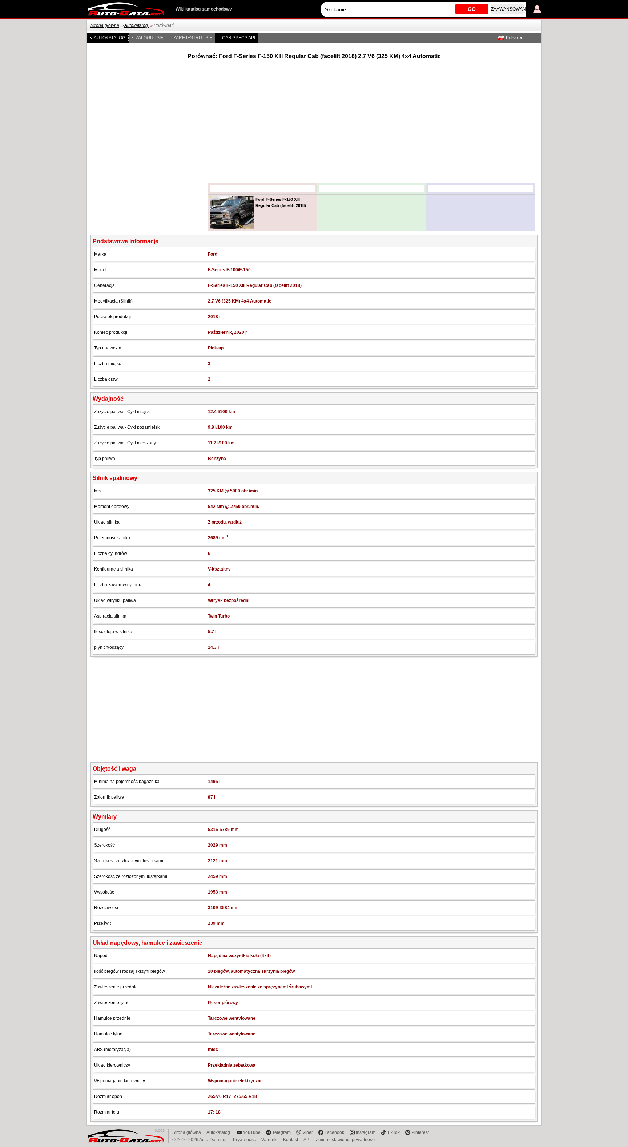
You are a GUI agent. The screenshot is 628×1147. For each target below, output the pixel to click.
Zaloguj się (150, 37)
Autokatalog (136, 25)
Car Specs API (238, 37)
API (306, 1139)
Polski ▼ (514, 37)
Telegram (281, 1132)
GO (472, 9)
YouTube (252, 1132)
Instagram (365, 1132)
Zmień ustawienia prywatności (345, 1139)
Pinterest (420, 1132)
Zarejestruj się (192, 37)
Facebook (334, 1132)
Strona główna (104, 25)
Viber (307, 1132)
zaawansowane (507, 9)
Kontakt (290, 1139)
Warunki (269, 1139)
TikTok (393, 1132)
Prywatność (244, 1139)
